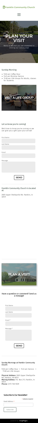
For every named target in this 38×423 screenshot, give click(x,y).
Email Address (9, 401)
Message (5, 161)
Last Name (5, 144)
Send (19, 177)
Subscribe (10, 410)
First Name (5, 137)
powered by (19, 421)
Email (4, 152)
